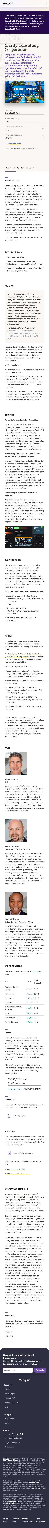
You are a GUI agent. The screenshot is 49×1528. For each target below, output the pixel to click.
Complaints (9, 1447)
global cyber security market (19, 641)
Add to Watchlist (14, 143)
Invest (7, 1389)
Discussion (30, 168)
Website (9, 1332)
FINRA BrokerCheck (10, 1460)
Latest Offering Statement (23, 1153)
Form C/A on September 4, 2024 (18, 1173)
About (8, 168)
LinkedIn (9, 1336)
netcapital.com (34, 1483)
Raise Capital (10, 1394)
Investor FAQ (10, 1398)
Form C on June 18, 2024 (15, 1169)
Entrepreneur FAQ (12, 1403)
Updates (20, 168)
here (10, 237)
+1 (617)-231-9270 (12, 1443)
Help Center (9, 1419)
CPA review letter (19, 1116)
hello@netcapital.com (13, 1438)
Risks (7, 1407)
